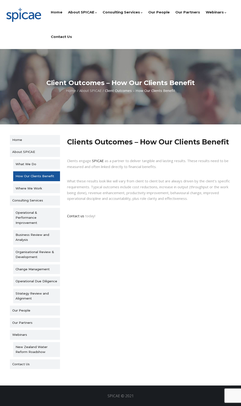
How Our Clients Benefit (35, 176)
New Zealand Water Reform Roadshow (32, 349)
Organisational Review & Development (35, 254)
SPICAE (98, 160)
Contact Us (61, 36)
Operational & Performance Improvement (26, 218)
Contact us (75, 215)
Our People (159, 12)
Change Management (33, 269)
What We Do (26, 164)
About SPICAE (81, 12)
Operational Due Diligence (36, 281)
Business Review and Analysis (32, 237)
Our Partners (187, 12)
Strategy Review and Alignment (32, 295)
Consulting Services (121, 12)
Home (56, 12)
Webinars (215, 12)
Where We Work (29, 188)
